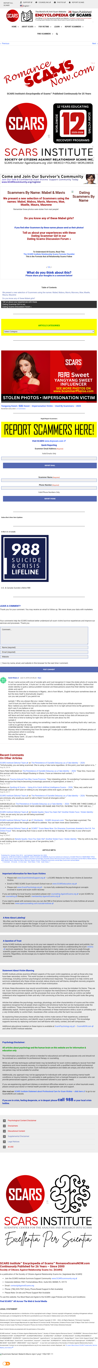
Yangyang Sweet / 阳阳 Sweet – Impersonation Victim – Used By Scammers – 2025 (41, 406)
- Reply (39, 678)
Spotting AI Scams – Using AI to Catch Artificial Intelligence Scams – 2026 (41, 787)
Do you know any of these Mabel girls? (18, 298)
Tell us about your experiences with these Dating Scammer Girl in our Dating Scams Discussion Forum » (19, 304)
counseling (10, 896)
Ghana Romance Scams (58, 858)
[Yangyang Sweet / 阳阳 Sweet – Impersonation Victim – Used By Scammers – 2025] (49, 351)
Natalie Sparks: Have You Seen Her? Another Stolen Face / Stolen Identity (62, 812)
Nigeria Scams (35, 860)
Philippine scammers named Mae (52, 860)
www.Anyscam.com (53, 441)
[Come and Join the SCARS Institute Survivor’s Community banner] (49, 175)
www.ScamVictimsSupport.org (30, 878)
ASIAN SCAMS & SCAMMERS (39, 857)
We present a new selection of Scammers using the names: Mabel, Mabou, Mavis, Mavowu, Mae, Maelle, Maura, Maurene (46, 293)
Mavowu (27, 860)
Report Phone (49, 499)
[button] (57, 33)
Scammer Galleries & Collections (59, 857)
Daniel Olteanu (12, 678)
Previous (5, 43)
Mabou (94, 858)
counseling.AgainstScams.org (63, 894)
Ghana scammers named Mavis (76, 858)
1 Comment (6, 862)
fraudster (46, 858)
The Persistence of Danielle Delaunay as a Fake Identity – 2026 (58, 763)
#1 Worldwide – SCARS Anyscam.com (47, 820)
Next (94, 43)
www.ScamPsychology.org (28, 887)
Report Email (50, 465)
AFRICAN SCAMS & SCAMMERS (19, 857)
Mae (2, 860)
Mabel (89, 858)
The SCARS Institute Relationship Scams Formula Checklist (49, 254)
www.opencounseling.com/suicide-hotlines (33, 903)
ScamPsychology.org (64, 1026)
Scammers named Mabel (71, 860)
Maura (11, 860)
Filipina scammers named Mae (33, 858)
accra (7, 858)
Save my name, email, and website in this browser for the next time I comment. (35, 663)
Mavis (22, 860)
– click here (48, 1091)
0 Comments (21, 409)
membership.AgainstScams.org (44, 896)
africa (11, 858)
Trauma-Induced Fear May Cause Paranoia (28, 779)
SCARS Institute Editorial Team (13, 763)
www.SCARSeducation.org (63, 884)
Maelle (7, 860)
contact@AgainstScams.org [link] (22, 1285)
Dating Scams (18, 858)
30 (49, 267)
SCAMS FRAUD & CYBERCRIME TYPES (82, 857)
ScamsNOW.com (84, 1026)
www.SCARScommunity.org (63, 1278)
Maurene (17, 860)
